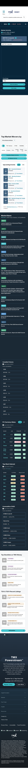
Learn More (21, 684)
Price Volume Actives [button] (7, 140)
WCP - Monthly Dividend (15, 176)
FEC (4, 483)
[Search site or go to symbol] (24, 17)
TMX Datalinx (8, 468)
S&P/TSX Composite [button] (7, 44)
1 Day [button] (4, 80)
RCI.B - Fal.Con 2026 (14, 183)
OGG (4, 476)
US (24, 422)
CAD (19, 164)
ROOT (4, 479)
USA (23, 164)
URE (4, 496)
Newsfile (4, 217)
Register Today (8, 684)
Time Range (5, 78)
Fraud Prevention (21, 725)
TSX (3, 145)
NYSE (16, 145)
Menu (4, 14)
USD (4, 434)
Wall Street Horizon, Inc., (12, 206)
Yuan (4, 454)
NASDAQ (22, 145)
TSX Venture (9, 145)
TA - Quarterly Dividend (14, 191)
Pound (5, 445)
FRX (4, 489)
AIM (4, 493)
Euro (4, 438)
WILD (4, 486)
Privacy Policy (4, 725)
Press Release (19, 173)
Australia (5, 457)
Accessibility (12, 725)
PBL (4, 499)
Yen (4, 442)
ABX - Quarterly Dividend (15, 169)
